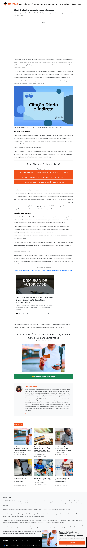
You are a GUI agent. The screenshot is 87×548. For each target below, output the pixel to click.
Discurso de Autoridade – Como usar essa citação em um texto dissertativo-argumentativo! (43, 270)
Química (66, 4)
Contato (18, 541)
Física (79, 4)
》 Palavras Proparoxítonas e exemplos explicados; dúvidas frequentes (43, 172)
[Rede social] (25, 413)
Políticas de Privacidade (27, 541)
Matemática (32, 4)
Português (23, 4)
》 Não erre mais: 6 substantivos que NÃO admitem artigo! (43, 182)
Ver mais (72, 542)
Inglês (61, 4)
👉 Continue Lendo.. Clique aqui (43, 377)
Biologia (54, 4)
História (39, 4)
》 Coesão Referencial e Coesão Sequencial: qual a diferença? (43, 177)
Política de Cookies (38, 541)
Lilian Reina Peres (31, 386)
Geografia (47, 4)
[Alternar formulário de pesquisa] (83, 4)
